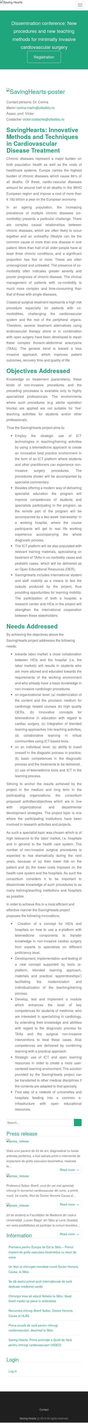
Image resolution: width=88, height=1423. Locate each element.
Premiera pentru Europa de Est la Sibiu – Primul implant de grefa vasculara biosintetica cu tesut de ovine (42, 1252)
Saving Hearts (28, 1418)
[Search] (78, 1122)
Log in (13, 1371)
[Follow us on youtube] (50, 1399)
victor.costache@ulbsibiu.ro (43, 119)
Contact (44, 1409)
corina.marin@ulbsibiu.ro (36, 107)
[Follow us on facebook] (38, 1399)
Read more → (69, 1170)
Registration (44, 57)
